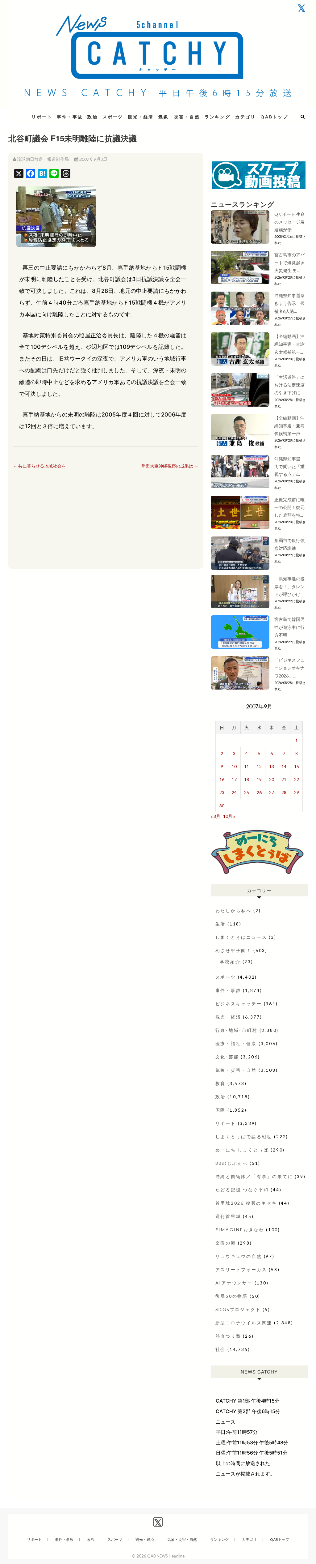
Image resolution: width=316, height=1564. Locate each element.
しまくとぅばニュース (241, 937)
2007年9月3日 (92, 159)
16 (221, 779)
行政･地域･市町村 (236, 1030)
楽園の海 (225, 1243)
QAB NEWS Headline (166, 1555)
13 (271, 766)
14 (283, 766)
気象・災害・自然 (179, 116)
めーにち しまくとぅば (242, 1149)
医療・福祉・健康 (236, 1043)
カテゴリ (245, 116)
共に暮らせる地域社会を (39, 465)
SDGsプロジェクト (238, 1309)
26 (259, 792)
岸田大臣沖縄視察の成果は (169, 465)
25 (246, 792)
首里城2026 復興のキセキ (246, 1203)
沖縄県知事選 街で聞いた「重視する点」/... (289, 466)
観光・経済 (141, 116)
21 (283, 779)
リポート (41, 116)
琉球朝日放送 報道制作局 (43, 159)
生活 (220, 923)
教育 (220, 1083)
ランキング (218, 116)
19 (259, 779)
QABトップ (274, 116)
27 (271, 792)
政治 (92, 116)
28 (283, 792)
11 (246, 766)
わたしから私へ (233, 910)
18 (246, 779)
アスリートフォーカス (241, 1269)
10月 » (229, 816)
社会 (220, 1349)
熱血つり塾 (228, 1336)
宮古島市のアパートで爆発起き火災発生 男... (289, 262)
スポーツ (112, 116)
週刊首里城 (228, 1216)
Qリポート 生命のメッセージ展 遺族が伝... (289, 222)
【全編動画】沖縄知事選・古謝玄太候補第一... (289, 344)
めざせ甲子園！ (233, 950)
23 (221, 792)
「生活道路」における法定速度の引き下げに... (289, 384)
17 (234, 779)
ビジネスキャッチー (238, 1003)
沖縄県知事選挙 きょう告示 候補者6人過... (291, 303)
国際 (220, 1110)
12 (259, 766)
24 (234, 792)
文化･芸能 (227, 1056)
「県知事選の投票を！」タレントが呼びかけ (289, 586)
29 (296, 792)
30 (221, 805)
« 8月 (215, 816)
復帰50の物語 (231, 1296)
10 (234, 766)
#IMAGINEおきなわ (239, 1229)
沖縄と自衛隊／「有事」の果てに (254, 1176)
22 (296, 779)
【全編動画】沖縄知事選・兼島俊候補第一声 (289, 425)
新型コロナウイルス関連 (243, 1322)
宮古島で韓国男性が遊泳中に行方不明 (289, 627)
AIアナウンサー (234, 1282)
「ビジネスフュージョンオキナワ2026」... (289, 667)
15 (296, 766)
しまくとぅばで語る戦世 (243, 1136)
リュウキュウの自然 (238, 1256)
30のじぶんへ (231, 1163)
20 (271, 779)
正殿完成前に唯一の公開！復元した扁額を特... (289, 507)
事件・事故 (70, 116)
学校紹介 (230, 961)
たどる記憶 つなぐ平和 (242, 1189)
